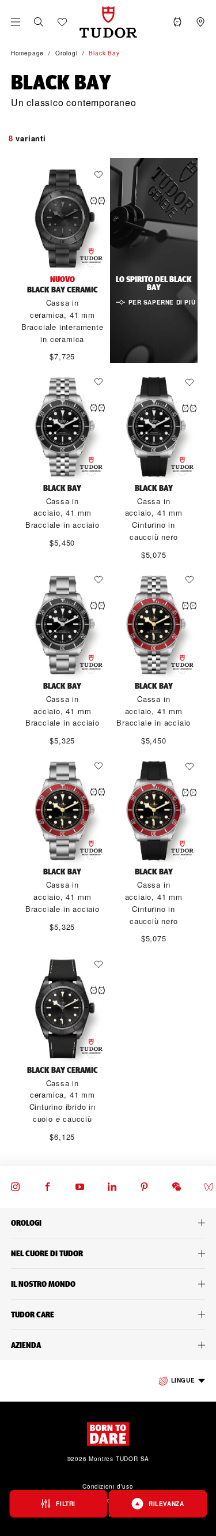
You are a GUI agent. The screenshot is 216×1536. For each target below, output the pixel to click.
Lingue (183, 1380)
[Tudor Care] (108, 1315)
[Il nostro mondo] (108, 1284)
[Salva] (101, 175)
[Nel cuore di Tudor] (108, 1253)
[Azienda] (108, 1345)
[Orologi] (108, 1223)
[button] (38, 22)
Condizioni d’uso (108, 1486)
